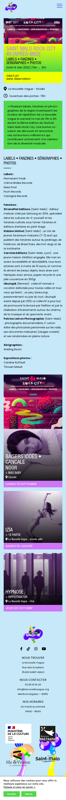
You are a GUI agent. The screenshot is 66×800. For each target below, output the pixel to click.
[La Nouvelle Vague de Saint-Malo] (11, 7)
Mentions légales (28, 694)
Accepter (11, 794)
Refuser (29, 794)
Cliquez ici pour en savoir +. (19, 787)
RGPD (45, 694)
